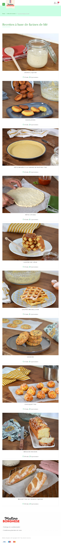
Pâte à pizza (30, 215)
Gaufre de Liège (30, 262)
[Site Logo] (10, 4)
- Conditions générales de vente (12, 530)
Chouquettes (30, 404)
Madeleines (30, 120)
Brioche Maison (30, 452)
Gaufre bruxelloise (30, 309)
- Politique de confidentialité (11, 527)
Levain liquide (30, 72)
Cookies (30, 357)
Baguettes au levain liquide (30, 499)
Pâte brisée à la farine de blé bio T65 (30, 167)
